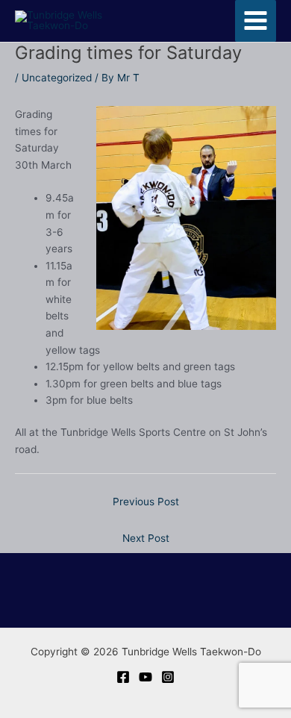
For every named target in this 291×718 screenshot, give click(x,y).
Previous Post (146, 502)
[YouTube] (145, 677)
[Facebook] (123, 677)
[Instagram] (168, 677)
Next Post (145, 538)
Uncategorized (57, 78)
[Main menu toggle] (256, 21)
